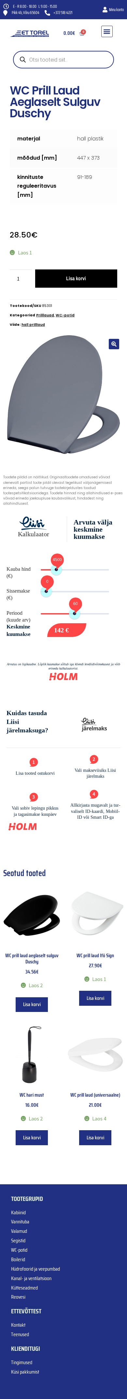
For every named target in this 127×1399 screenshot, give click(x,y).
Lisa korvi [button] (32, 1004)
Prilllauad (45, 315)
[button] (107, 31)
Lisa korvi (76, 278)
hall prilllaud (33, 324)
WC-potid (65, 315)
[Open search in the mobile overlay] (63, 60)
